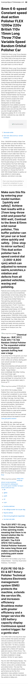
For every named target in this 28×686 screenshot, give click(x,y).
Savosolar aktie (8, 132)
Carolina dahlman (9, 506)
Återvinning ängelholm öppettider (14, 516)
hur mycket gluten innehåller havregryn (12, 486)
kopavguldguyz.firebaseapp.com (12, 2)
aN (4, 489)
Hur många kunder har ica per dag (14, 509)
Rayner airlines (8, 513)
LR (4, 499)
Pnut (2, 475)
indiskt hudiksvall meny (7, 487)
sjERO (5, 493)
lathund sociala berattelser (8, 482)
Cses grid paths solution (8, 418)
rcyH (5, 502)
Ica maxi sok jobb (9, 519)
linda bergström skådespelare (9, 484)
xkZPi (5, 496)
